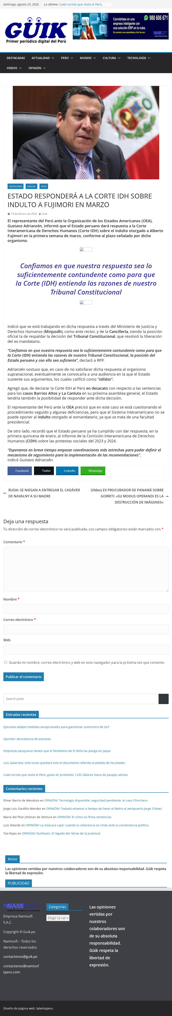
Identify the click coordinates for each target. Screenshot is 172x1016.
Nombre (11, 599)
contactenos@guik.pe (20, 956)
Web (6, 640)
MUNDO (85, 58)
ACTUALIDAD (41, 58)
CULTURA (109, 58)
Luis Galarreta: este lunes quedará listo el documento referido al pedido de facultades (64, 763)
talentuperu (44, 1008)
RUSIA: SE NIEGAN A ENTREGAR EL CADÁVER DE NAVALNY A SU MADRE (44, 493)
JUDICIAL (31, 186)
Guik (44, 214)
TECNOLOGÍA (136, 58)
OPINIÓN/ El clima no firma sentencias (84, 817)
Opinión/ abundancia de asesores (27, 739)
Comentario (14, 542)
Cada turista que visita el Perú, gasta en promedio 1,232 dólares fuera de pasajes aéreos (65, 775)
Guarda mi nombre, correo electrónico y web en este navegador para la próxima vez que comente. (87, 662)
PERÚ (65, 58)
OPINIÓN (35, 68)
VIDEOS (12, 68)
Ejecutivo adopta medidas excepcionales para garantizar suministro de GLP (56, 727)
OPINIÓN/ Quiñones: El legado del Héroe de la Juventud (61, 833)
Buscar (163, 699)
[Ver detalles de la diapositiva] (121, 26)
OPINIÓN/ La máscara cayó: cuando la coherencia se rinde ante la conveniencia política (87, 825)
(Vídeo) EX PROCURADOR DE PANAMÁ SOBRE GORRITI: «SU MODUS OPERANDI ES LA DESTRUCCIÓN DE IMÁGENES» (127, 496)
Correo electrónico (19, 619)
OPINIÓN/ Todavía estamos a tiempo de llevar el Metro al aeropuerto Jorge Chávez (104, 809)
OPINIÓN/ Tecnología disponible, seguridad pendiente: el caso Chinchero (95, 800)
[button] (52, 58)
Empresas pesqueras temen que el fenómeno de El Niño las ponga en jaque (57, 751)
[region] (121, 26)
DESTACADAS (16, 58)
